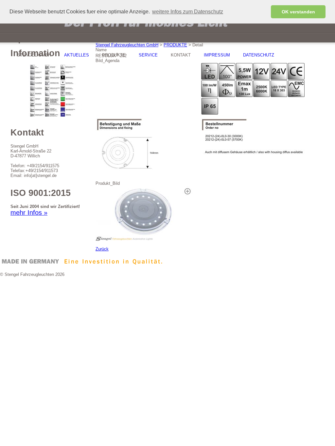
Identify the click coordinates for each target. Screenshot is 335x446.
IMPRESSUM (217, 55)
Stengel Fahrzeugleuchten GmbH (127, 44)
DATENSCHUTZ (258, 55)
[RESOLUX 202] (145, 239)
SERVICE (148, 55)
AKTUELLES (76, 55)
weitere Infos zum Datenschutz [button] (187, 11)
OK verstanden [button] (298, 11)
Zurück (102, 249)
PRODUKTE (175, 44)
